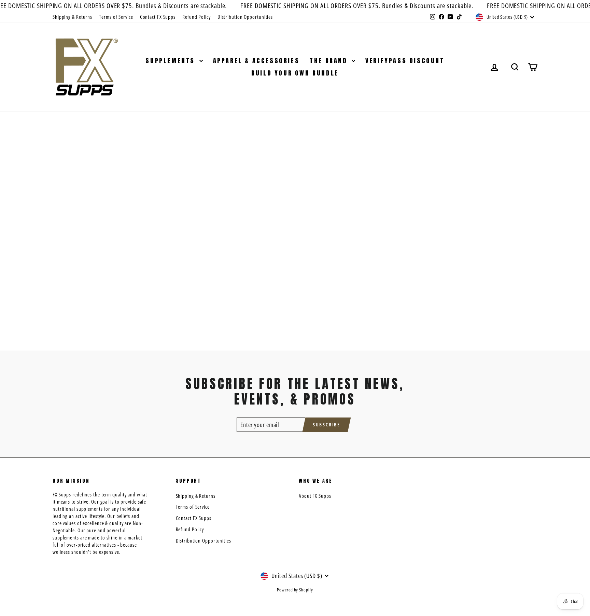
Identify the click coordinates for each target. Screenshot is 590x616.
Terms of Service (116, 16)
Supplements (171, 60)
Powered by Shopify (295, 590)
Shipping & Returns (72, 16)
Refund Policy (196, 16)
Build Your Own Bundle (295, 73)
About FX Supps (315, 495)
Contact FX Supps (157, 16)
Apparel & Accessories (256, 60)
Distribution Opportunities (245, 16)
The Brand (330, 60)
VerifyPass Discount (404, 60)
